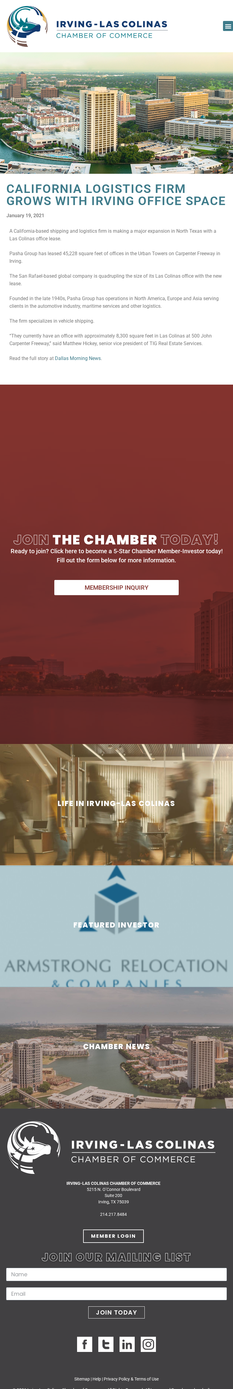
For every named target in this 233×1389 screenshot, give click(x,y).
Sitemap (82, 1379)
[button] (228, 26)
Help (97, 1379)
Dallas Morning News (78, 358)
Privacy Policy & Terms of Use (131, 1379)
